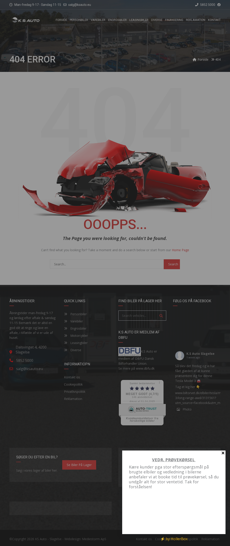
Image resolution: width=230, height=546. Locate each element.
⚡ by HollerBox (174, 538)
